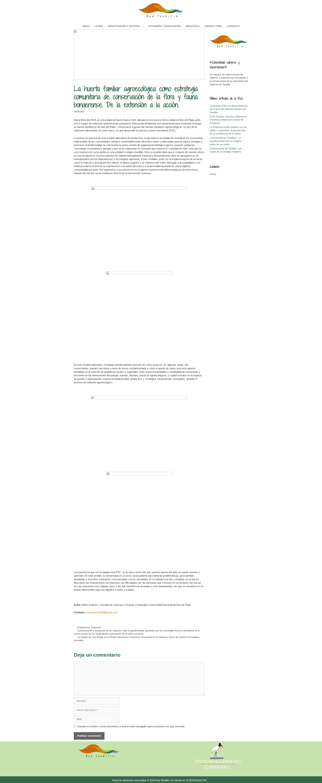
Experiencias (83, 627)
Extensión (96, 627)
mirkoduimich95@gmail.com (101, 612)
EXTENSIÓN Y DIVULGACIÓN (164, 26)
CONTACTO (233, 26)
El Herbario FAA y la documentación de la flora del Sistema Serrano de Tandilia (229, 109)
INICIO (86, 26)
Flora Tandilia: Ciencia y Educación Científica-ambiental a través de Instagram (228, 119)
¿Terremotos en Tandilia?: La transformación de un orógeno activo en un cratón (226, 141)
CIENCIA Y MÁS (213, 26)
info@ (213, 174)
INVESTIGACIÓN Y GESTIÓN (124, 26)
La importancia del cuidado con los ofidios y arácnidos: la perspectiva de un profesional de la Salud (228, 130)
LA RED (99, 26)
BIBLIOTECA (192, 26)
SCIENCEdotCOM (196, 780)
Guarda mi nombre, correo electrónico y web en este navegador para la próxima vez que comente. (131, 726)
